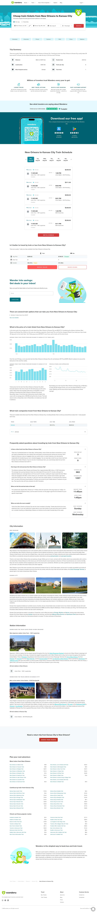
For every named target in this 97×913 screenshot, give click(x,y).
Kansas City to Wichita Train (56, 799)
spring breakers (54, 556)
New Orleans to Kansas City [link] (46, 881)
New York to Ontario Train (16, 826)
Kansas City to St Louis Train (16, 806)
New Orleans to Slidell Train (56, 775)
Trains (32, 2)
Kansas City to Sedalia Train (56, 791)
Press (61, 899)
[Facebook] (5, 900)
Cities (70, 39)
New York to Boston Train (56, 828)
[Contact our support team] (93, 909)
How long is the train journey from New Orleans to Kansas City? (28, 467)
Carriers (48, 39)
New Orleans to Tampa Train (57, 771)
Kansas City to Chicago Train (16, 797)
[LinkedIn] (8, 900)
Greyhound (82, 658)
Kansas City (34, 881)
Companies (81, 897)
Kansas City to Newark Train (16, 801)
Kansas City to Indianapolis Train (17, 799)
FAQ (60, 39)
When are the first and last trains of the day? (23, 486)
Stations (82, 39)
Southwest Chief (71, 614)
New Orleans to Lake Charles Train (18, 777)
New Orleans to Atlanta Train (16, 764)
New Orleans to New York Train (57, 769)
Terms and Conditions (84, 908)
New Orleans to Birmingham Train (58, 766)
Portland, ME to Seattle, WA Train (58, 826)
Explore (55, 2)
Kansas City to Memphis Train (57, 797)
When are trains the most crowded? (20, 503)
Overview (26, 39)
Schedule (14, 39)
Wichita (61, 612)
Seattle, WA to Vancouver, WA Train (18, 832)
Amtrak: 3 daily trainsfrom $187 (19, 315)
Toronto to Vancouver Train (16, 828)
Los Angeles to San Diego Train (57, 821)
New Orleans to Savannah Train (17, 775)
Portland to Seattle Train (15, 817)
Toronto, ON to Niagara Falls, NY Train (59, 823)
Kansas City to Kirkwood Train (16, 808)
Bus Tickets (43, 895)
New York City (30, 658)
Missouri (28, 881)
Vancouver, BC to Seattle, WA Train (58, 832)
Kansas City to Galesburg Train (17, 795)
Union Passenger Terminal (77, 569)
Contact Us (81, 895)
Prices (37, 39)
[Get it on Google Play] (74, 129)
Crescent (19, 658)
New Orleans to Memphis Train (17, 773)
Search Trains (42, 267)
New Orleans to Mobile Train (57, 781)
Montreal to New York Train (16, 830)
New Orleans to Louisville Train (17, 779)
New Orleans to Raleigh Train (16, 769)
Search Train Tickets (48, 739)
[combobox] (20, 25)
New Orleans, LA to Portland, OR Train (59, 764)
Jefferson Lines (14, 660)
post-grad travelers (66, 556)
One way (17, 21)
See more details (14, 317)
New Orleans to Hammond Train (17, 781)
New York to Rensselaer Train (17, 834)
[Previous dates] (25, 159)
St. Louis (70, 704)
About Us (62, 895)
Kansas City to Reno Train (56, 803)
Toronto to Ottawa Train (15, 823)
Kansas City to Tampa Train (56, 795)
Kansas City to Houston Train (16, 803)
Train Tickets (13, 881)
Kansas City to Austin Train (16, 791)
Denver (67, 612)
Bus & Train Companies (43, 2)
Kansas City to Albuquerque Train (58, 793)
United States (21, 881)
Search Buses (72, 267)
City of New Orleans (72, 657)
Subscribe (15, 299)
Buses (25, 2)
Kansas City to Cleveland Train (57, 806)
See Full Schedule (48, 235)
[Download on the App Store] (59, 129)
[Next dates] (71, 159)
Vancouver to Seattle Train (56, 834)
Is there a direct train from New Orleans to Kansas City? (26, 449)
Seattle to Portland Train (15, 819)
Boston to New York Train (16, 821)
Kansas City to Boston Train (56, 808)
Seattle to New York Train (56, 819)
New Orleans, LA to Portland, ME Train (59, 779)
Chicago (56, 612)
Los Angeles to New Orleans (60, 658)
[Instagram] (2, 900)
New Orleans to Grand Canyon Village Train (60, 777)
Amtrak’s (24, 657)
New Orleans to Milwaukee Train (17, 771)
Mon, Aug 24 (53, 25)
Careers (62, 902)
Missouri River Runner (58, 614)
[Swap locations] (29, 26)
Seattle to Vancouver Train (56, 830)
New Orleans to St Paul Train (57, 773)
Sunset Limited (43, 658)
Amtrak (13, 425)
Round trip (25, 21)
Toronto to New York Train (56, 817)
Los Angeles (19, 706)
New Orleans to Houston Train (17, 766)
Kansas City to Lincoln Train (56, 801)
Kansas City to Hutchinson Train (17, 793)
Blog (61, 2)
